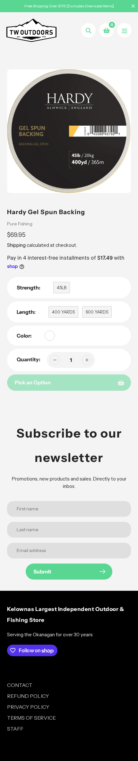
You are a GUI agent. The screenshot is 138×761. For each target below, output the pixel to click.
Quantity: (28, 359)
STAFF (15, 728)
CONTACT (19, 685)
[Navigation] (124, 30)
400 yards (63, 311)
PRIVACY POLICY (28, 707)
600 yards (97, 311)
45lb (61, 287)
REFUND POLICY (28, 696)
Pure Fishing (19, 224)
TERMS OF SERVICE (31, 718)
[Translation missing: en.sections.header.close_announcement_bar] (133, 6)
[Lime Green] (50, 335)
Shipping (16, 245)
